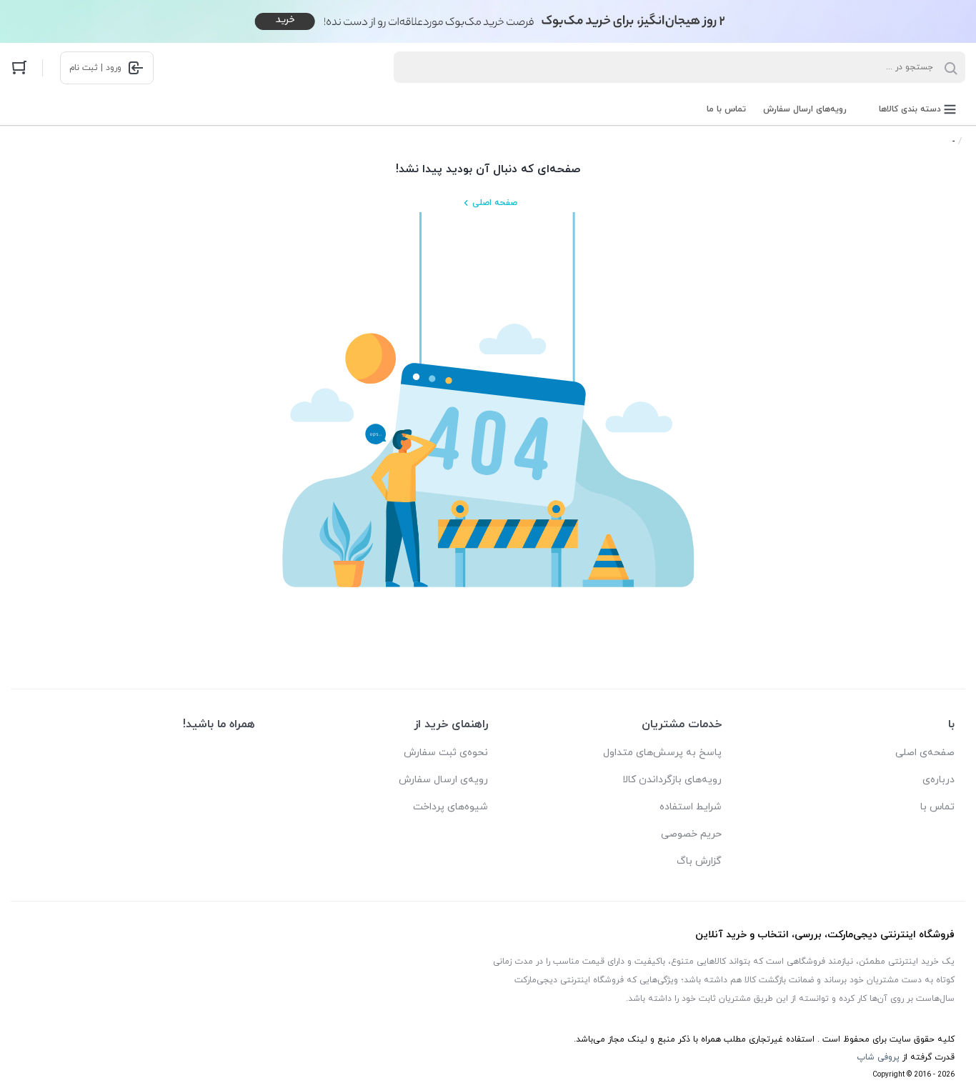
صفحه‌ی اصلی (925, 752)
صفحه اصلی (494, 203)
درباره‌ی (938, 780)
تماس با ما (726, 109)
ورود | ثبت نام (95, 68)
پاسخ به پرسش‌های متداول (662, 752)
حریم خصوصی (691, 834)
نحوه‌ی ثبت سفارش (446, 752)
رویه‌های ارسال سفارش (805, 109)
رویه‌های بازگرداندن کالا (672, 780)
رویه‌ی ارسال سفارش (443, 780)
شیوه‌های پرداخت (450, 807)
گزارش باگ (699, 861)
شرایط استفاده (690, 807)
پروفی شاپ (878, 1057)
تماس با (937, 807)
